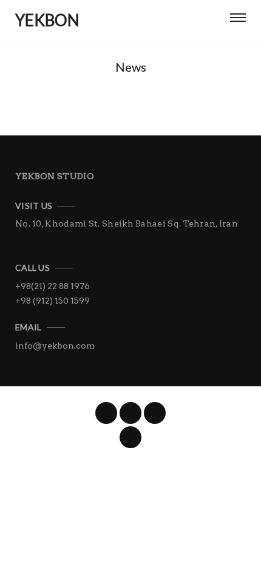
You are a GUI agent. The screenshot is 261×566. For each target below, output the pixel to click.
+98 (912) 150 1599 (52, 300)
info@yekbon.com (55, 345)
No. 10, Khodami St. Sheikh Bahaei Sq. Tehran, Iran (126, 223)
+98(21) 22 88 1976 (52, 286)
